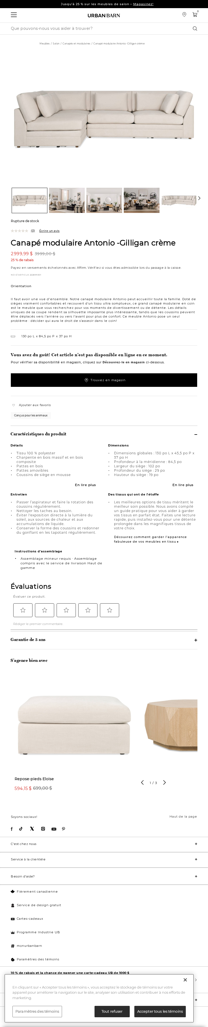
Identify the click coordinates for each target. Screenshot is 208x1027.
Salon (56, 43)
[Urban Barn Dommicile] (104, 15)
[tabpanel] (74, 735)
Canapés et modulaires (76, 43)
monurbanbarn (29, 946)
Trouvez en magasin (108, 380)
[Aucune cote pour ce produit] (21, 230)
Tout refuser (112, 1011)
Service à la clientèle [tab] (28, 859)
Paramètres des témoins (38, 959)
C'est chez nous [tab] (24, 844)
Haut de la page (183, 816)
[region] (99, 998)
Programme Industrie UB (38, 932)
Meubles (45, 43)
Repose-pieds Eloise (34, 779)
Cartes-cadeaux (30, 919)
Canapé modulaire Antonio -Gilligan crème (93, 242)
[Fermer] (185, 980)
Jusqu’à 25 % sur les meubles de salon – (107, 4)
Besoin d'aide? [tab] (23, 876)
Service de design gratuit (39, 905)
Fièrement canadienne (37, 891)
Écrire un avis (49, 231)
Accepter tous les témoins (160, 1011)
